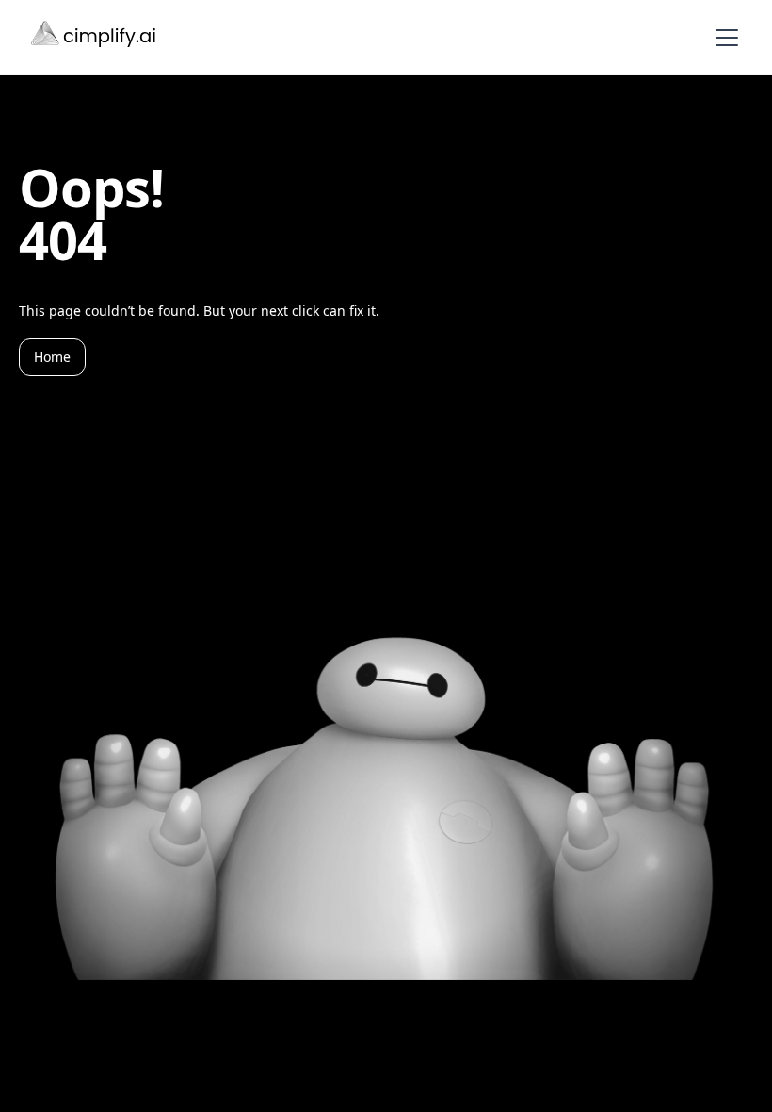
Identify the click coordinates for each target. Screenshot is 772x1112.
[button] (723, 37)
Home (52, 357)
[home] (95, 37)
